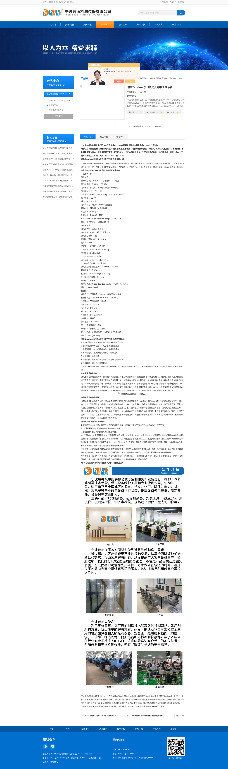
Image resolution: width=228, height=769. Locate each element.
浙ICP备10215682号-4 (59, 758)
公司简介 (68, 729)
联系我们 (181, 2)
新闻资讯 (87, 24)
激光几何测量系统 (56, 110)
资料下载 (141, 24)
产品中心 (53, 81)
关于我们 (69, 24)
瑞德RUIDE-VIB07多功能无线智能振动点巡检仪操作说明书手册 (58, 170)
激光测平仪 (53, 105)
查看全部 (58, 116)
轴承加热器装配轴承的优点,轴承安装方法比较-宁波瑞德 (58, 186)
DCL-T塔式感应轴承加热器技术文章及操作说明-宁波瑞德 (58, 181)
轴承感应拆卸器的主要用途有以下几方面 (58, 191)
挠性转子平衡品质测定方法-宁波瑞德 (58, 164)
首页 (52, 729)
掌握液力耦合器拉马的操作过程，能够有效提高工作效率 (58, 197)
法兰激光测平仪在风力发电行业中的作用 (58, 153)
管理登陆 (54, 762)
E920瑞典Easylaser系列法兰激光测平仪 (101, 716)
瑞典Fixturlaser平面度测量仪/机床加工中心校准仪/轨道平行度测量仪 (61, 100)
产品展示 (105, 24)
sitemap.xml (87, 754)
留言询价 (120, 137)
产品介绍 (88, 137)
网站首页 (52, 24)
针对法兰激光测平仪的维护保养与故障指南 (58, 148)
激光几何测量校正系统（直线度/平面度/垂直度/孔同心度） (60, 94)
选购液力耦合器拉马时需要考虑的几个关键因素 (58, 175)
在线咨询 (157, 729)
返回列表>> (180, 716)
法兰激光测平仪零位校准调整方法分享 (58, 159)
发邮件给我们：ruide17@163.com (146, 126)
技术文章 (123, 24)
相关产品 (104, 137)
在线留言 (173, 2)
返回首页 (165, 2)
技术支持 (121, 729)
